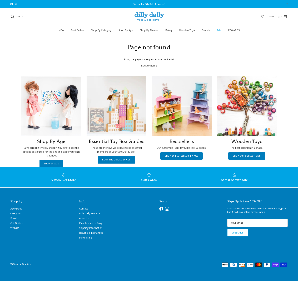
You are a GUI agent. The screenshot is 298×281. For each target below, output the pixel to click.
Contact (83, 208)
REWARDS (234, 30)
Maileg (168, 30)
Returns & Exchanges (91, 232)
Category (15, 213)
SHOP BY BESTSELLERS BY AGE (181, 155)
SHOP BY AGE (51, 163)
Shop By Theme (149, 30)
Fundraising (85, 237)
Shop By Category (101, 30)
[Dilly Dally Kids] (149, 17)
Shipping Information (90, 228)
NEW (61, 30)
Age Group (16, 208)
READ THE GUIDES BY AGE (116, 159)
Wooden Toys (187, 30)
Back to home (149, 65)
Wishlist (14, 228)
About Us (84, 218)
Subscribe (238, 232)
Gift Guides (16, 223)
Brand (13, 218)
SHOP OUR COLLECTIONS (247, 155)
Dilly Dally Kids (23, 264)
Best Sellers (77, 30)
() (287, 4)
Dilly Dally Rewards (89, 213)
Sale (219, 30)
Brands (206, 30)
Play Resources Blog (90, 223)
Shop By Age (125, 30)
